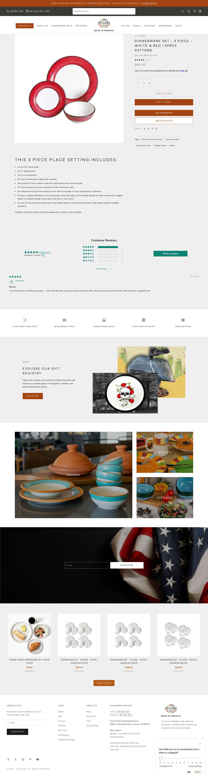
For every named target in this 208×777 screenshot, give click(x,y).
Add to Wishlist (164, 121)
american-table (172, 139)
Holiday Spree (160, 145)
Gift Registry (63, 735)
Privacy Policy (92, 725)
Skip (189, 772)
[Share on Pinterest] (152, 129)
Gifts (178, 26)
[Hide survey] (200, 743)
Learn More (149, 3)
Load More (104, 683)
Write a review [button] (170, 253)
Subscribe (127, 565)
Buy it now (164, 102)
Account (61, 721)
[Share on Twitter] (148, 129)
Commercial (24, 26)
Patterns (81, 26)
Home (61, 711)
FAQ (88, 721)
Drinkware (165, 26)
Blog (88, 711)
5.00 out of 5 (45, 252)
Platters (149, 26)
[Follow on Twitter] (15, 759)
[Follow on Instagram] (23, 759)
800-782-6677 (125, 715)
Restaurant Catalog (66, 739)
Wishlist (62, 725)
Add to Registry (163, 113)
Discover (33, 396)
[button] (88, 247)
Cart (60, 716)
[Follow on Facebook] (8, 759)
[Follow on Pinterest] (30, 759)
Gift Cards (62, 730)
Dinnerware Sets (61, 26)
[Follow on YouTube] (37, 759)
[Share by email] (156, 129)
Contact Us (91, 716)
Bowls (137, 26)
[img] (15, 276)
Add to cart (164, 93)
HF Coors (140, 36)
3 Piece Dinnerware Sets (152, 139)
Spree (171, 145)
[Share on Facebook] (144, 129)
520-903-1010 (16, 11)
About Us (42, 26)
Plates (126, 26)
